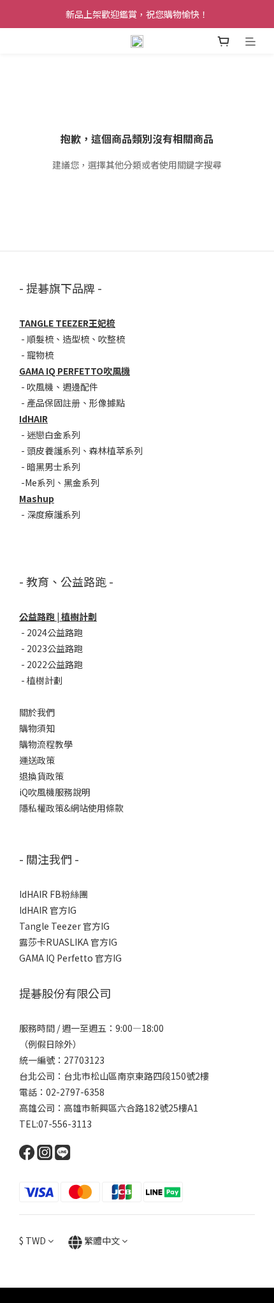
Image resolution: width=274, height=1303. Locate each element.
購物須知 (37, 728)
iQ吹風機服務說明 (54, 792)
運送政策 (37, 760)
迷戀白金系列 (53, 434)
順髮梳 (40, 338)
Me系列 (40, 482)
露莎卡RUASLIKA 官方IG (68, 941)
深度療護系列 (53, 514)
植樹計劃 (44, 680)
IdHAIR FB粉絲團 (53, 894)
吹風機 (40, 386)
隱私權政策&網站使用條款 (71, 807)
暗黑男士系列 (53, 466)
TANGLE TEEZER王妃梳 (67, 322)
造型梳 (75, 338)
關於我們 (37, 712)
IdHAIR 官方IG (47, 910)
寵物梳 (40, 354)
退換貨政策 (41, 776)
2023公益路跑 (55, 648)
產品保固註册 (53, 402)
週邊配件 (80, 386)
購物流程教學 (46, 744)
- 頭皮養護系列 (49, 450)
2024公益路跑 (55, 632)
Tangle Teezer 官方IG (64, 926)
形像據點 (107, 402)
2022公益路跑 (55, 664)
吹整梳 (111, 338)
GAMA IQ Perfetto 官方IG (70, 957)
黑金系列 (81, 482)
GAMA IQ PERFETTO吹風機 (74, 370)
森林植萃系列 (116, 450)
